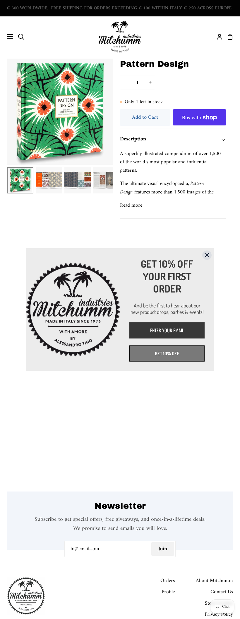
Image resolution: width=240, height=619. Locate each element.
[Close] (207, 255)
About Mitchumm (214, 580)
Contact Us (221, 591)
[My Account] (217, 36)
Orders (167, 580)
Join (162, 548)
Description (133, 139)
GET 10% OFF (167, 353)
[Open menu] (6, 36)
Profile (168, 591)
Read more (131, 205)
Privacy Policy (219, 614)
